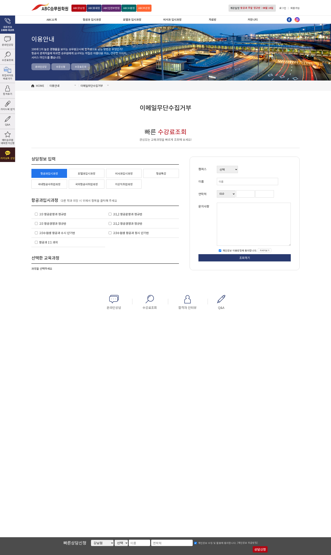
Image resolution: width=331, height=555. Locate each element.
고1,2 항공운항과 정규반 (127, 214)
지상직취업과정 (124, 184)
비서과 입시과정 (172, 19)
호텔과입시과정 (86, 173)
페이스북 (289, 19)
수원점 (129, 8)
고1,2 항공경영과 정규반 (127, 223)
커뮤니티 (253, 19)
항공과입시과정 (49, 173)
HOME (40, 86)
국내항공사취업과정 (49, 184)
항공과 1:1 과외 (48, 242)
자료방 (212, 19)
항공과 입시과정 (92, 19)
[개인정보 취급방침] (247, 542)
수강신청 (60, 66)
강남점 (79, 8)
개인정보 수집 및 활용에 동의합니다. (217, 543)
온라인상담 (41, 66)
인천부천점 (111, 8)
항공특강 (161, 173)
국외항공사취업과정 (86, 184)
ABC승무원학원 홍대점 (49, 7)
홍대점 (94, 8)
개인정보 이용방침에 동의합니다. (239, 250)
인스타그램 (297, 19)
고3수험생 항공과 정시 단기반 (131, 233)
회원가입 (295, 8)
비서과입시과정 (124, 173)
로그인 (282, 8)
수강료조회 (80, 66)
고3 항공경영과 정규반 (52, 223)
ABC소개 (52, 19)
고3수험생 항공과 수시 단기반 (57, 233)
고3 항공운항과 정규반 (52, 214)
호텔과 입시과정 (132, 19)
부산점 (144, 8)
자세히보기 (264, 250)
